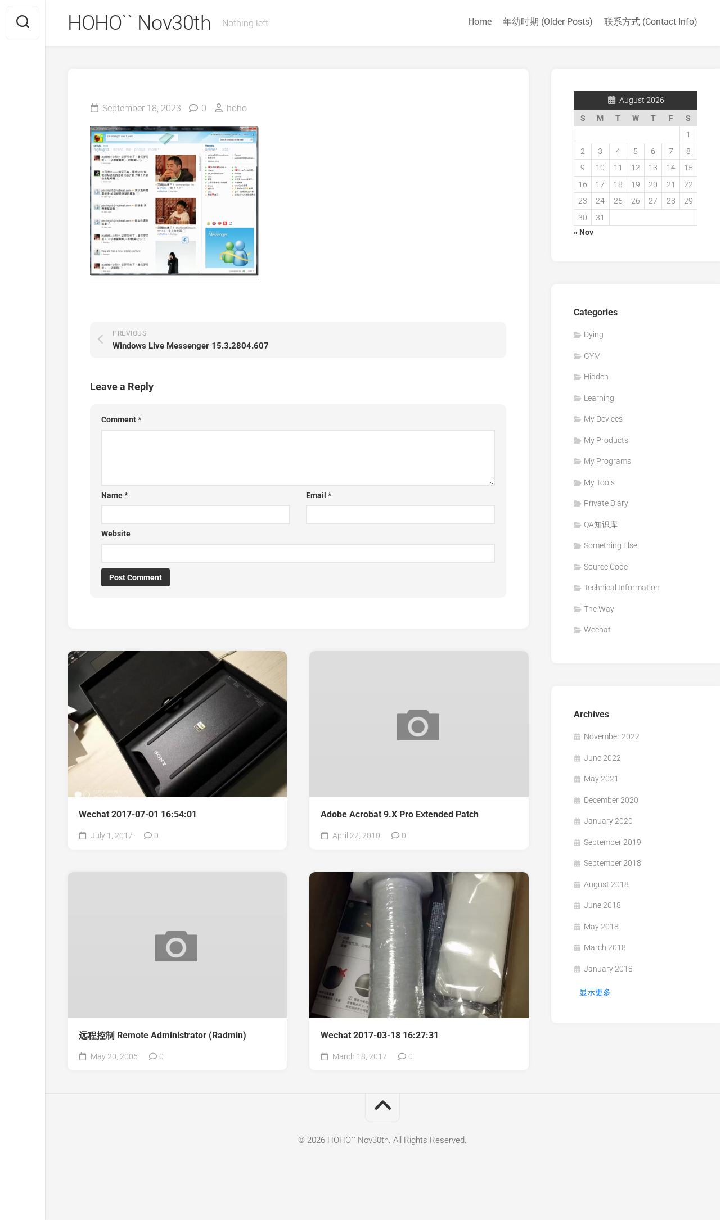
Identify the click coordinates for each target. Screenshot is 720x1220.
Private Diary (606, 503)
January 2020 (608, 820)
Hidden (596, 376)
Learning (599, 398)
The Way (599, 608)
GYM (592, 355)
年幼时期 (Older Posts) (548, 21)
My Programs (607, 461)
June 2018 (602, 905)
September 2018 (612, 862)
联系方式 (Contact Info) (651, 21)
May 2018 (601, 926)
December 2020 (611, 800)
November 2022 (612, 736)
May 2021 (601, 778)
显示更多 (595, 992)
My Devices (603, 418)
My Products (606, 440)
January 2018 (608, 968)
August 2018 (606, 884)
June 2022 (602, 757)
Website (115, 533)
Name (114, 495)
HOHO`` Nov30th (139, 23)
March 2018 (605, 947)
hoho (237, 108)
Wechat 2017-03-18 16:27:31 (380, 1035)
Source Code (606, 566)
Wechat (597, 629)
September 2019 (612, 842)
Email (318, 495)
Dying (594, 334)
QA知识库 (601, 524)
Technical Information (622, 587)
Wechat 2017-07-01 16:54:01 (138, 814)
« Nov (583, 232)
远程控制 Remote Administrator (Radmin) (162, 1035)
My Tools (599, 482)
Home (480, 21)
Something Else (610, 545)
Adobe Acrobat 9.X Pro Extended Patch (400, 814)
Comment (121, 419)
